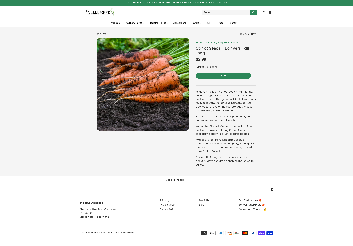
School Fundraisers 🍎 (252, 204)
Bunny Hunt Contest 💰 (252, 209)
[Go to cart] (270, 12)
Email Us (204, 200)
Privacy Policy (167, 209)
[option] (143, 84)
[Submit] (253, 12)
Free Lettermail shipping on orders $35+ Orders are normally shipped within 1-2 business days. (176, 2)
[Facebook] (272, 189)
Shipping (164, 200)
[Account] (264, 12)
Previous (244, 34)
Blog (201, 204)
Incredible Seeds (206, 42)
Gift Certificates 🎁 (250, 200)
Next (253, 34)
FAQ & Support (167, 204)
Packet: (200, 67)
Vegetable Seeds (228, 42)
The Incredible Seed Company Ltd (116, 232)
